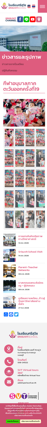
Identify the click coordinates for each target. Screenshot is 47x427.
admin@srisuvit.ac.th (27, 382)
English (29, 6)
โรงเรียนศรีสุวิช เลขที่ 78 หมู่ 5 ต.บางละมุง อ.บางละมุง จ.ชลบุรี (29, 353)
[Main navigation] (42, 6)
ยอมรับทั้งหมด (12, 421)
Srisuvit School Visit (30, 252)
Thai (33, 6)
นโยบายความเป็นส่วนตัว (30, 421)
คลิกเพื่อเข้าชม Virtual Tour (29, 375)
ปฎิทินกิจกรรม (9, 70)
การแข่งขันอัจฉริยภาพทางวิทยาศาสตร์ (30, 237)
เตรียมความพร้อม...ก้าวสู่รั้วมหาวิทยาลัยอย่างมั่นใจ (31, 301)
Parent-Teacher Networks (28, 268)
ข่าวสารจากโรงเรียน (13, 64)
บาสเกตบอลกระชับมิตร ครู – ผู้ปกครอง (30, 284)
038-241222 (23, 362)
